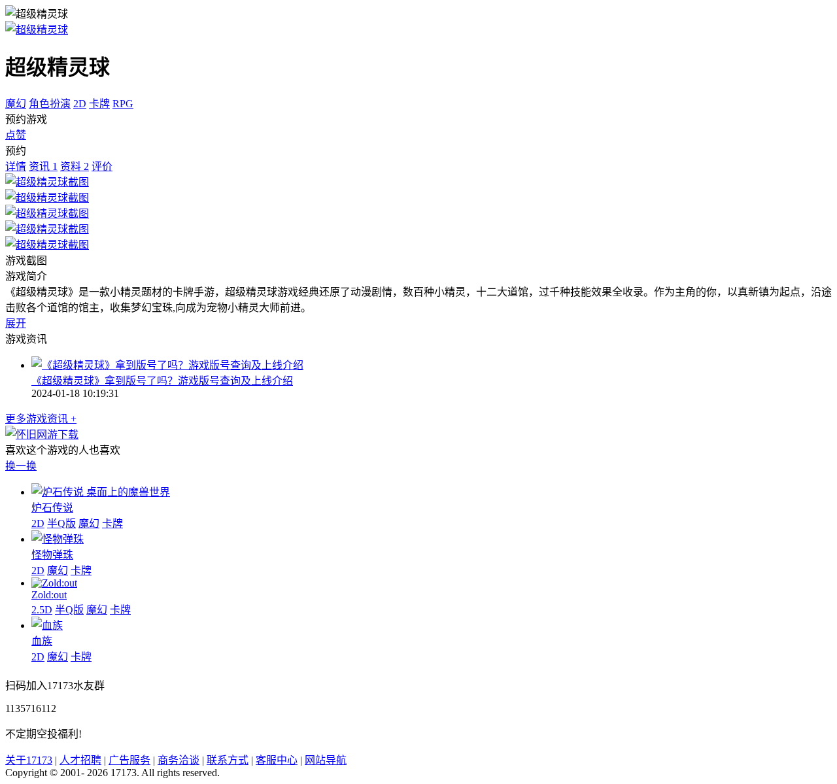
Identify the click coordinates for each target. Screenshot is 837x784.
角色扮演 (50, 103)
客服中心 (277, 760)
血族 (41, 641)
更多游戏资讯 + (41, 418)
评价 (102, 166)
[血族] (47, 625)
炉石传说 (52, 507)
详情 (15, 166)
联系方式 (227, 760)
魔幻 (15, 103)
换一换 (21, 465)
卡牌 (99, 103)
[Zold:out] (54, 582)
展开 (15, 323)
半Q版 (61, 523)
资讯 (43, 166)
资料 (74, 166)
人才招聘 (80, 760)
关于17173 (28, 760)
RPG (122, 103)
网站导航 (326, 760)
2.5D (41, 609)
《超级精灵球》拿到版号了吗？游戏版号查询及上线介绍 (162, 380)
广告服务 (129, 760)
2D (79, 103)
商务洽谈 (178, 760)
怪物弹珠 (52, 554)
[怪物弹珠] (57, 539)
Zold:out (49, 594)
